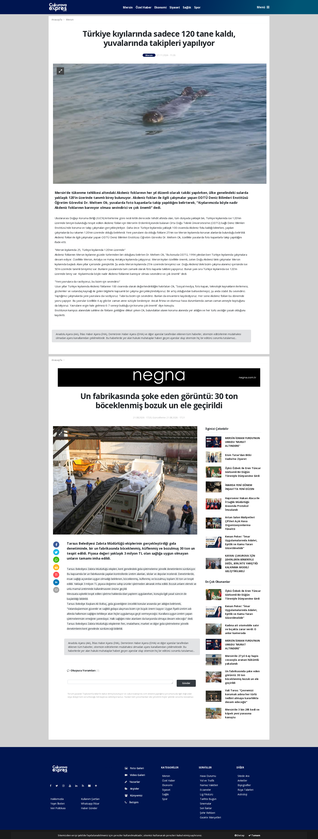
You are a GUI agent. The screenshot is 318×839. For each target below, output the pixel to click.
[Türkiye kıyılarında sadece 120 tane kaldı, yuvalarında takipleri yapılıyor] (159, 123)
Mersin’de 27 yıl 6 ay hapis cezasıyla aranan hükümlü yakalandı (242, 659)
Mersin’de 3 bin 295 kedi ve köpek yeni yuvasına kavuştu (242, 713)
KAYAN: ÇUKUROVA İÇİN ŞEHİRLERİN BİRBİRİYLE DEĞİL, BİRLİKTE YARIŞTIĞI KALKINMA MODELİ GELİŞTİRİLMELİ (241, 563)
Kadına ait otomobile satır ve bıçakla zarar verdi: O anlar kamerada (242, 629)
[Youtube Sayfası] (71, 785)
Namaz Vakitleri (209, 785)
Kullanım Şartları (90, 799)
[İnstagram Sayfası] (65, 785)
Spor (197, 7)
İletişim (134, 802)
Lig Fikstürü (206, 794)
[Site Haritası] (91, 785)
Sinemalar (205, 803)
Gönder (186, 683)
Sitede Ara (243, 776)
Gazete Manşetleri (210, 817)
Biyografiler (244, 785)
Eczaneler (205, 789)
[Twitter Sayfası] (58, 785)
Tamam (255, 835)
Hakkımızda (57, 799)
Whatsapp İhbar (90, 803)
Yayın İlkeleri (57, 803)
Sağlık (187, 7)
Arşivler (134, 788)
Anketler (242, 780)
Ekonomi (160, 7)
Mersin (128, 7)
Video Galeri (137, 775)
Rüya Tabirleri (245, 789)
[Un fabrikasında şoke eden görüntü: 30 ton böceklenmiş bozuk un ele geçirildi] (125, 480)
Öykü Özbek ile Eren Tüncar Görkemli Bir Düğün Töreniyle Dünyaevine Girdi (243, 472)
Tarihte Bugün (208, 799)
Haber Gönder (89, 808)
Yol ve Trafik (207, 780)
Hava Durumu (208, 776)
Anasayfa (57, 19)
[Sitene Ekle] (97, 785)
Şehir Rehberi (207, 812)
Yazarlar (134, 782)
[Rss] (84, 785)
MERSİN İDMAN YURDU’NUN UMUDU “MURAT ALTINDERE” (242, 442)
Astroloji (242, 794)
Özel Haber (143, 7)
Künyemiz (135, 795)
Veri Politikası (58, 808)
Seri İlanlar (206, 808)
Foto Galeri (136, 768)
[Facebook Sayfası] (52, 785)
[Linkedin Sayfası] (77, 785)
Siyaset (174, 7)
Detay (240, 835)
